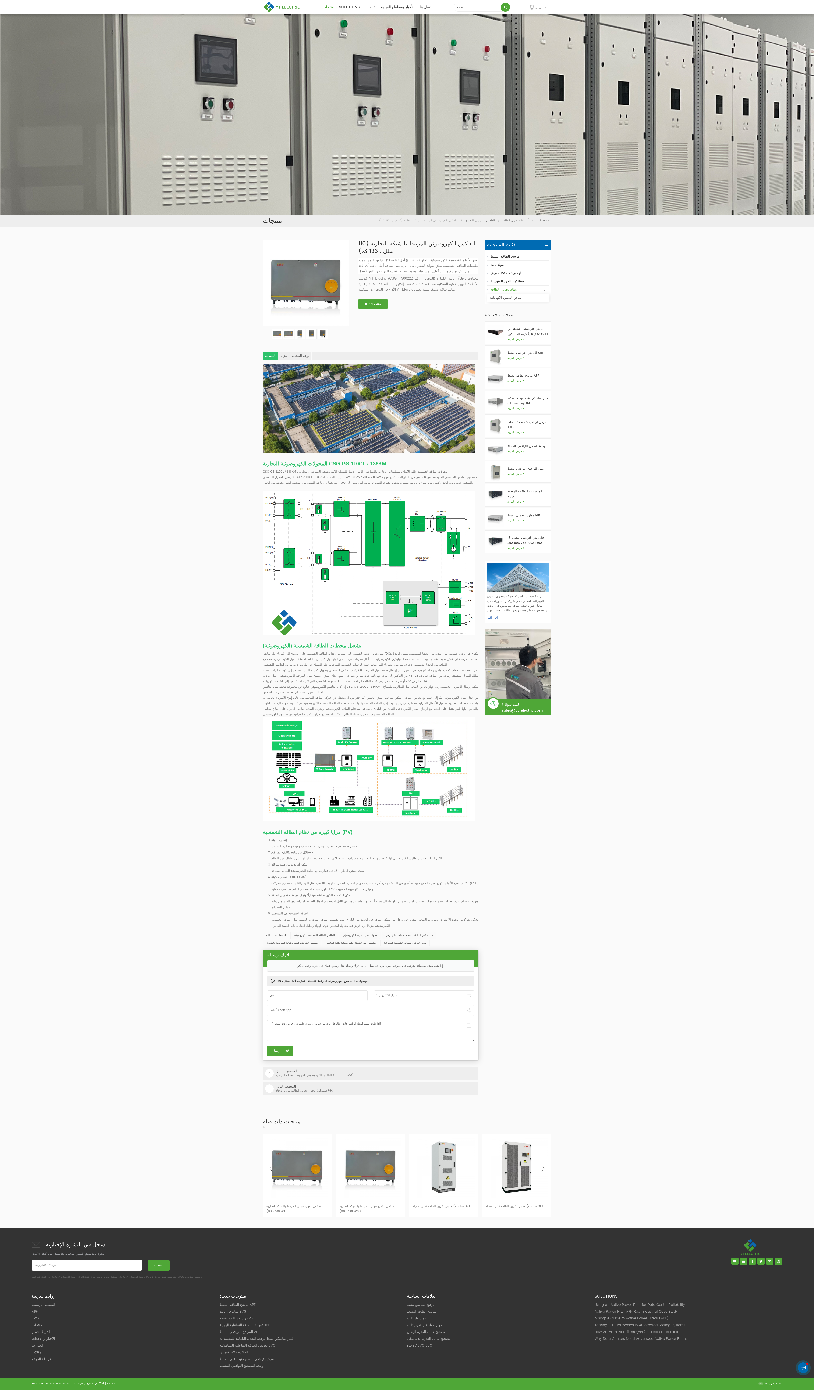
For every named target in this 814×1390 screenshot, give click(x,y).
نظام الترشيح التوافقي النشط (525, 468)
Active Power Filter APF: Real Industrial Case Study (636, 1311)
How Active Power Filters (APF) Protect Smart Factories (640, 1332)
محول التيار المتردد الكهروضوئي (360, 935)
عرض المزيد (514, 339)
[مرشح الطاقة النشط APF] (495, 379)
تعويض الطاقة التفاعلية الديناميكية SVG (247, 1345)
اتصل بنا (426, 7)
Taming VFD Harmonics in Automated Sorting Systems (640, 1325)
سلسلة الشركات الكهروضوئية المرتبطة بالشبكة (292, 943)
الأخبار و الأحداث (43, 1338)
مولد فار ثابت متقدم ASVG (238, 1318)
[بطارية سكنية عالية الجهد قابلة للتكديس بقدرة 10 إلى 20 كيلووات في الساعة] (370, 1167)
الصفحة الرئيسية (541, 220)
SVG (35, 1318)
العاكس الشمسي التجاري (480, 220)
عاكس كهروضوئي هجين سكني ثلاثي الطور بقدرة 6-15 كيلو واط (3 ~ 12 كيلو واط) (516, 1209)
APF (35, 1311)
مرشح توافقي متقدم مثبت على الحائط (526, 425)
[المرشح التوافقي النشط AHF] (495, 356)
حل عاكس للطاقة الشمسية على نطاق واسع (409, 935)
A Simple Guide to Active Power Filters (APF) (631, 1318)
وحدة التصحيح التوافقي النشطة (526, 446)
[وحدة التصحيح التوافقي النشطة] (495, 449)
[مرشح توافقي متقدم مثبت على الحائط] (495, 425)
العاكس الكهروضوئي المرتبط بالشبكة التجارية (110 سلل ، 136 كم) (311, 980)
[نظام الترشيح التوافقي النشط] (495, 472)
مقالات (37, 1352)
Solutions (349, 7)
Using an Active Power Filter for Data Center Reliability (640, 1304)
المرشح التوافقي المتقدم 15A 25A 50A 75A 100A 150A (525, 540)
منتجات (328, 7)
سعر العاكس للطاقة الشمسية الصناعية (405, 943)
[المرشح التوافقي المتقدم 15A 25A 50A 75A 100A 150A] (495, 541)
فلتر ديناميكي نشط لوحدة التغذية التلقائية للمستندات (527, 401)
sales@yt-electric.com (522, 711)
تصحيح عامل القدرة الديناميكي (428, 1338)
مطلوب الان (375, 304)
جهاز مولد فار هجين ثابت (424, 1325)
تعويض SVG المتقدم (233, 1352)
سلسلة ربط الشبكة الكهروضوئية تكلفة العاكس (351, 943)
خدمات (370, 7)
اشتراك (158, 1265)
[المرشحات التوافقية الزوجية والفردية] (495, 494)
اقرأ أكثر (492, 617)
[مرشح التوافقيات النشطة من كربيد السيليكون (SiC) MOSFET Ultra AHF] (495, 332)
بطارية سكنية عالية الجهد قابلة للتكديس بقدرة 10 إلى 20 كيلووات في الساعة (369, 1209)
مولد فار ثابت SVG (232, 1311)
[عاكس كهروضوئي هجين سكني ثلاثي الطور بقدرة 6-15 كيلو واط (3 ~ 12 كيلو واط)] (517, 1167)
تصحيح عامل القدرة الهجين (426, 1332)
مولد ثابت (497, 264)
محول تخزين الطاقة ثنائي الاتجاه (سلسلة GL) (295, 1206)
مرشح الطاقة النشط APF (523, 375)
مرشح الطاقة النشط (505, 256)
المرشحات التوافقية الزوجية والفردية (524, 494)
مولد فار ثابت (416, 1318)
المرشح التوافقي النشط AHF (525, 352)
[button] (543, 1169)
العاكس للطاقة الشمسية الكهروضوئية (314, 935)
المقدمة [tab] (270, 355)
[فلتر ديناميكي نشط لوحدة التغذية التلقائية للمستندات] (495, 401)
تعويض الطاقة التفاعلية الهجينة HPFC (245, 1325)
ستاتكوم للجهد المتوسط (507, 281)
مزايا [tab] (284, 355)
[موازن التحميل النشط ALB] (495, 518)
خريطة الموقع (42, 1359)
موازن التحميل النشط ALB (523, 515)
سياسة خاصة (114, 1384)
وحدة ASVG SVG (419, 1345)
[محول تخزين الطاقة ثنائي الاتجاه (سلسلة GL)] (297, 1167)
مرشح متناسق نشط (421, 1304)
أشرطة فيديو (41, 1332)
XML (101, 1384)
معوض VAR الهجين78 (506, 273)
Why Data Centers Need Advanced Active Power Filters (641, 1338)
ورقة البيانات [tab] (300, 355)
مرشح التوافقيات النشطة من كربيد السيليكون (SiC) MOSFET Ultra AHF (527, 331)
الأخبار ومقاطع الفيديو (398, 7)
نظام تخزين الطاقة (513, 220)
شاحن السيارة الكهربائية (505, 297)
